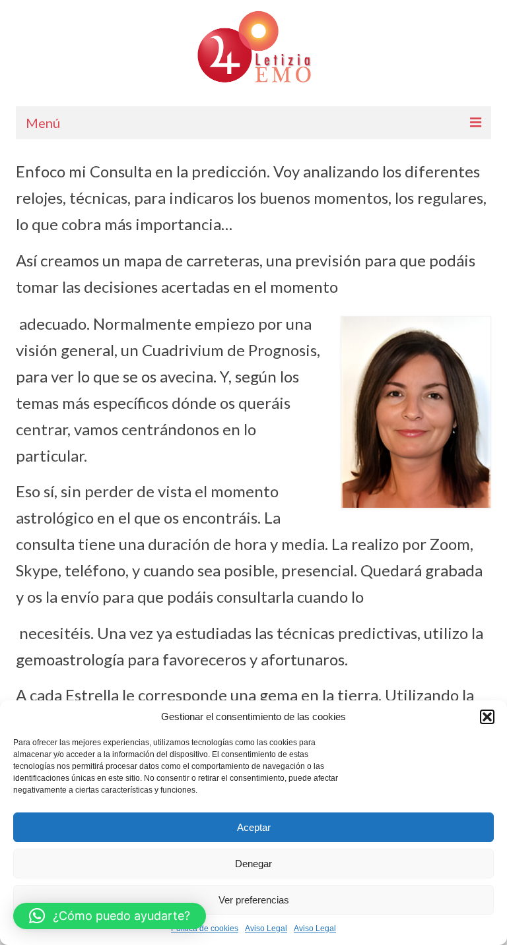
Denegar (253, 863)
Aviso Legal (266, 928)
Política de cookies (204, 928)
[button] (487, 716)
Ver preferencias (254, 899)
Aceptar (254, 827)
